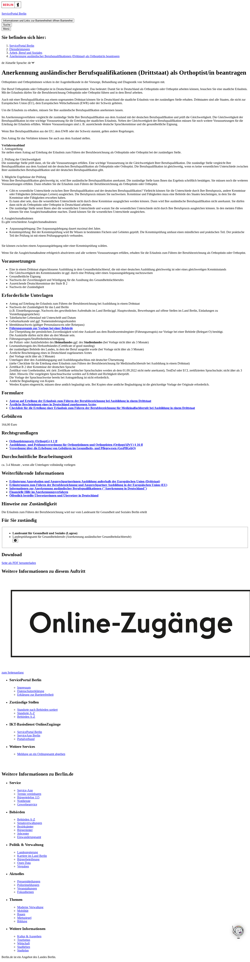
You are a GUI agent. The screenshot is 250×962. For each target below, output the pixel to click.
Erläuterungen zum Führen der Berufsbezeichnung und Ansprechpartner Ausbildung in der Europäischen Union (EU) (88, 485)
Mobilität (22, 910)
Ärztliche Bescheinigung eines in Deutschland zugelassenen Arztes (52, 404)
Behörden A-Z (26, 716)
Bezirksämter (25, 826)
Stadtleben (23, 947)
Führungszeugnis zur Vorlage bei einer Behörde (41, 328)
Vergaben (23, 866)
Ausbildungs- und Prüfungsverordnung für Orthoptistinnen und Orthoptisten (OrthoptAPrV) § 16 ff (76, 444)
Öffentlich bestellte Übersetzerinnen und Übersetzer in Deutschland (53, 495)
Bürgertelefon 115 (28, 797)
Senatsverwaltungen (29, 823)
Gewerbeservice (27, 804)
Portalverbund (26, 739)
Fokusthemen (25, 892)
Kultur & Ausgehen (29, 936)
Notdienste (23, 801)
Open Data (24, 862)
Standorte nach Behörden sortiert (37, 709)
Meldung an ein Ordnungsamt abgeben (41, 754)
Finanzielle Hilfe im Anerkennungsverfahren (38, 492)
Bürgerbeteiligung (28, 859)
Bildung (22, 921)
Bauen (21, 914)
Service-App (25, 790)
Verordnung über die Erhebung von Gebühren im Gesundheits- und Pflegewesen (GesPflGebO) (72, 448)
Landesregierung (27, 852)
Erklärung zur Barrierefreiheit (35, 694)
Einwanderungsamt (29, 837)
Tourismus (23, 939)
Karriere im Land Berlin (32, 855)
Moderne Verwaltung (30, 907)
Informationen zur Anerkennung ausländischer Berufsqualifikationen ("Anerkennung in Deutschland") (78, 488)
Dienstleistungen (19, 49)
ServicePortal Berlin (21, 45)
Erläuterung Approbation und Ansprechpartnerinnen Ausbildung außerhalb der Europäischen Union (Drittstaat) (84, 481)
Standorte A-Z (26, 713)
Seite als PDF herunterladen (19, 563)
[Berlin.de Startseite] (11, 7)
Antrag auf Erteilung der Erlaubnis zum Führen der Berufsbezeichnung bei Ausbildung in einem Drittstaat (80, 401)
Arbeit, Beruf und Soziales (25, 52)
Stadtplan (23, 950)
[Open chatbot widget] (238, 932)
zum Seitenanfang (13, 672)
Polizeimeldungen (28, 885)
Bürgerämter (25, 830)
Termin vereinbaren (29, 794)
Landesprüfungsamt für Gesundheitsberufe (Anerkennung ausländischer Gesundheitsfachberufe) (71, 536)
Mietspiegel (24, 917)
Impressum (24, 687)
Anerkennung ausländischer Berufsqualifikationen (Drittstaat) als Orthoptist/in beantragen (64, 56)
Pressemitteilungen (28, 881)
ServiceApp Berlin (28, 735)
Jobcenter (23, 833)
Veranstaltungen (27, 888)
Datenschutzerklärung (30, 691)
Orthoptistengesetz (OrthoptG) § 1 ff (33, 441)
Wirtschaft (23, 943)
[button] (125, 63)
